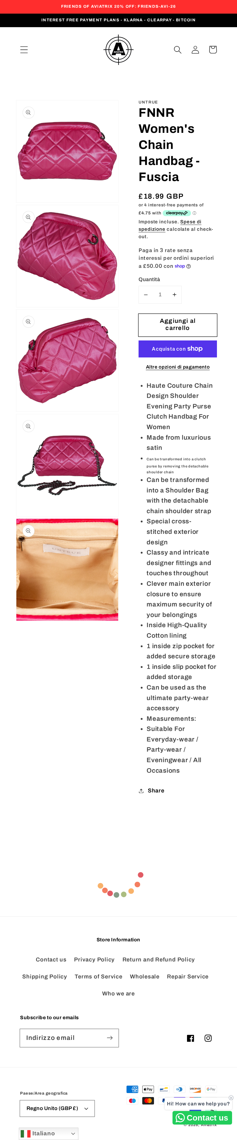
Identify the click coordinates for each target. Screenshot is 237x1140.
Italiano (43, 1133)
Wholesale (145, 976)
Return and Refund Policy (159, 959)
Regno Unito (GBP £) (52, 1108)
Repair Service (188, 976)
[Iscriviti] (109, 1038)
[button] (24, 49)
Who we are (118, 993)
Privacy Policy (94, 959)
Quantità (149, 279)
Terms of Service (98, 976)
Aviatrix (209, 1125)
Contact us (51, 959)
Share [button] (156, 790)
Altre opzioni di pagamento (178, 366)
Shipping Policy (44, 976)
